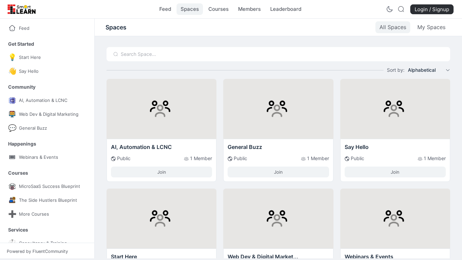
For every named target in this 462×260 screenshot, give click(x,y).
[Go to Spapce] (161, 136)
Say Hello (357, 147)
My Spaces (431, 27)
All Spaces (392, 27)
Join (161, 172)
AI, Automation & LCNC (141, 147)
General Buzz (245, 147)
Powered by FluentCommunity (37, 251)
